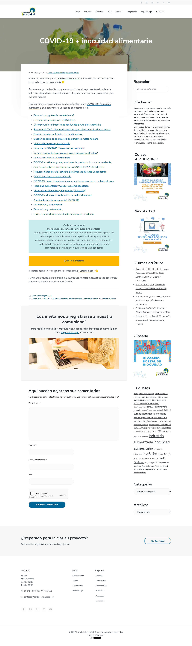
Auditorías (100, 591)
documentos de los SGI (162, 421)
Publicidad (100, 596)
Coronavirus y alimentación (48, 204)
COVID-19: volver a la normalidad (52, 157)
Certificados (77, 585)
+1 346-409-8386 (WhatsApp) (38, 591)
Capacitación (101, 585)
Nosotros (99, 575)
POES (158, 462)
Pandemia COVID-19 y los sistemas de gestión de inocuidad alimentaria (72, 129)
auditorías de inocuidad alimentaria (150, 400)
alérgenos (137, 397)
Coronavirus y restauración (48, 209)
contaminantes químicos (143, 410)
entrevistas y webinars (141, 425)
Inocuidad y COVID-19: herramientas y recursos (59, 148)
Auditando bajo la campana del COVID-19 (56, 200)
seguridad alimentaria (153, 469)
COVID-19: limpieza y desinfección (52, 143)
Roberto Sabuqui (161, 466)
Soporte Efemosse (95, 635)
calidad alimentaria (147, 404)
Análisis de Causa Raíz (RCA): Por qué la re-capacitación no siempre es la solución (153, 320)
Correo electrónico (38, 459)
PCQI (146, 463)
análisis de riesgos (149, 397)
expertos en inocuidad (157, 425)
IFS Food (145, 436)
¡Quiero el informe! (74, 260)
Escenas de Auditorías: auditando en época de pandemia (64, 214)
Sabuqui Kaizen (139, 469)
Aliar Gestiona (161, 393)
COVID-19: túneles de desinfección (52, 176)
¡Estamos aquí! (87, 270)
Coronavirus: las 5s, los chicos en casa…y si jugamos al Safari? (66, 153)
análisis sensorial (162, 397)
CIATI (157, 404)
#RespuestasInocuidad (144, 393)
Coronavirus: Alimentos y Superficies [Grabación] (59, 190)
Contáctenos (157, 541)
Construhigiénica (140, 407)
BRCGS (137, 404)
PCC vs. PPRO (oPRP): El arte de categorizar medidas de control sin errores (151, 288)
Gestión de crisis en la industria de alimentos (58, 134)
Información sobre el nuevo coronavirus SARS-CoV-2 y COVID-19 (68, 167)
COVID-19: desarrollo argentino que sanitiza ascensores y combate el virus (74, 181)
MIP (157, 458)
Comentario (34, 403)
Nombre (33, 445)
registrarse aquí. (70, 332)
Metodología (77, 591)
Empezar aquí (78, 575)
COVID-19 (46, 299)
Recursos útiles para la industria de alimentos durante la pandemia (70, 171)
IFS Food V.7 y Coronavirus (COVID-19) (54, 120)
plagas (152, 462)
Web (31, 474)
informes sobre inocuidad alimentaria (83, 299)
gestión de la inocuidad (148, 431)
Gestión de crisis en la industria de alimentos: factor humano (66, 138)
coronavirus (36, 299)
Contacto (100, 601)
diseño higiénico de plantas (147, 417)
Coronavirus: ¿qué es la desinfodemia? (54, 115)
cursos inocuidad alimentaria (150, 413)
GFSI (160, 431)
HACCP (137, 436)
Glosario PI (167, 431)
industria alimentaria (59, 299)
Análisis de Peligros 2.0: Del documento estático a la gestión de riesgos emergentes (153, 300)
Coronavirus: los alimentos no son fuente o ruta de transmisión (67, 124)
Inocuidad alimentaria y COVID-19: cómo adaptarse (61, 185)
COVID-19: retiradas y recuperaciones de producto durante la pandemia (72, 162)
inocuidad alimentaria (68, 78)
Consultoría (100, 581)
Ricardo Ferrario (148, 466)
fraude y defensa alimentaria (154, 428)
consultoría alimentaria (157, 407)
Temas (75, 581)
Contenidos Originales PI (41, 296)
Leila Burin (152, 454)
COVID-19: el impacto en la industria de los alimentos (63, 195)
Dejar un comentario (71, 73)
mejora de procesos (149, 458)
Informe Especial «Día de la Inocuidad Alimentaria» (74, 228)
